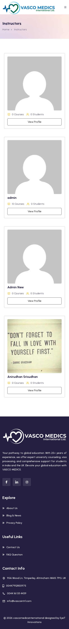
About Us (11, 508)
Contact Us (13, 547)
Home (5, 29)
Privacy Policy (14, 522)
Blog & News (13, 515)
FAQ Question (14, 554)
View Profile (34, 121)
